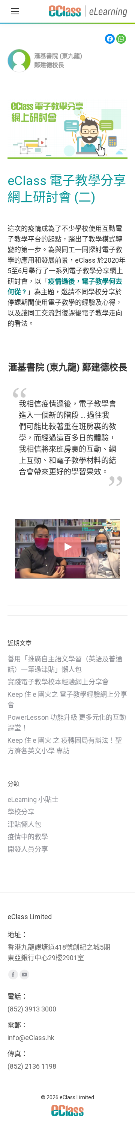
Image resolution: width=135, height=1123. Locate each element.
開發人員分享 (28, 849)
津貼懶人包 (24, 824)
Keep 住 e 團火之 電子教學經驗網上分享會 (67, 699)
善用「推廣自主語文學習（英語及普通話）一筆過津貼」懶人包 (65, 664)
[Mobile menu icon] (15, 11)
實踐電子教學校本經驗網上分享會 (58, 682)
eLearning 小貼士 (33, 799)
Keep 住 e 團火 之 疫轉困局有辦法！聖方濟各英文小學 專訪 (65, 745)
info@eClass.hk (31, 1038)
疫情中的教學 (28, 837)
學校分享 (21, 812)
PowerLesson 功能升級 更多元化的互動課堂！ (67, 722)
